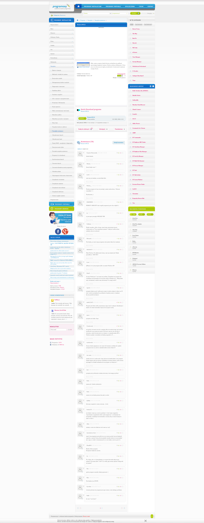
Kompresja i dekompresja (58, 102)
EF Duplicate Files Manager (139, 151)
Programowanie (54, 199)
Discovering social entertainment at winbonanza (62, 277)
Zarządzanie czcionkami (58, 179)
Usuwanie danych (56, 163)
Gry (51, 49)
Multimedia (53, 62)
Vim (133, 203)
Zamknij (145, 521)
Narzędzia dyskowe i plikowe (59, 127)
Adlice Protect (136, 123)
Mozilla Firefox (136, 95)
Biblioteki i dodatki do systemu (60, 74)
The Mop (134, 33)
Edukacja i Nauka (55, 37)
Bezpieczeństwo (54, 24)
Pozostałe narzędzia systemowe (59, 151)
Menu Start (55, 122)
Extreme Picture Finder (138, 184)
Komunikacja (54, 57)
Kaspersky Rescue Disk (138, 198)
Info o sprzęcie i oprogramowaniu (60, 98)
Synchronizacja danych (58, 159)
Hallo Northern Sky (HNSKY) (140, 90)
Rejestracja (62, 15)
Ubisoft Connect (136, 109)
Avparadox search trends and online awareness (61, 275)
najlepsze (79, 149)
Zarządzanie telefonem (57, 191)
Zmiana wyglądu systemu (58, 195)
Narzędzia (53, 66)
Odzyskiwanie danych (57, 135)
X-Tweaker (135, 71)
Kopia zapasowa (56, 106)
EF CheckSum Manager (138, 146)
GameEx (134, 114)
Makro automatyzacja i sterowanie (60, 110)
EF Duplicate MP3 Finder (139, 142)
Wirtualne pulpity (56, 171)
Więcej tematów (54, 283)
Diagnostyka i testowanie (58, 86)
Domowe (53, 33)
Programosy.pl (54, 516)
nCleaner (134, 52)
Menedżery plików (57, 114)
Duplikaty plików (56, 90)
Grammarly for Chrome (138, 128)
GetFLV (134, 189)
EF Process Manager (137, 165)
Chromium (135, 193)
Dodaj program (78, 516)
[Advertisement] (101, 43)
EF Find (134, 170)
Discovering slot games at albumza (58, 270)
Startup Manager (136, 61)
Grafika (52, 45)
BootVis (134, 38)
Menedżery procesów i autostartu (60, 118)
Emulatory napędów (57, 94)
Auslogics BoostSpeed (137, 75)
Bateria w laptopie (56, 70)
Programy (82, 20)
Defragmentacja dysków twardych (60, 82)
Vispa (133, 80)
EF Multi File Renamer (138, 161)
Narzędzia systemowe (57, 131)
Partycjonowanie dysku (58, 147)
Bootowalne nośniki (57, 78)
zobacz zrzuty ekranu (84, 67)
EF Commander (136, 137)
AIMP (134, 132)
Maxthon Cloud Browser (138, 104)
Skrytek (134, 43)
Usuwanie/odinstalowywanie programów (62, 167)
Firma (52, 41)
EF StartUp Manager (137, 156)
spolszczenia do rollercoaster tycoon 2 (59, 250)
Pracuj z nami (86, 516)
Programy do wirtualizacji (58, 155)
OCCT (134, 118)
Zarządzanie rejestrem (57, 183)
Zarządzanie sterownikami (58, 187)
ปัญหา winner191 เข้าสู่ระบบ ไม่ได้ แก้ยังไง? (61, 260)
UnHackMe (135, 100)
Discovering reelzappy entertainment (59, 241)
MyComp (134, 47)
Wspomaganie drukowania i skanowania (62, 175)
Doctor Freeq (135, 29)
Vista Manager (136, 57)
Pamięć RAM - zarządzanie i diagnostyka (62, 143)
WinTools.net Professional (139, 66)
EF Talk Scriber (136, 175)
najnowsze (85, 149)
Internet (52, 53)
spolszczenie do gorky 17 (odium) (58, 273)
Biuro (52, 28)
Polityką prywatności (96, 520)
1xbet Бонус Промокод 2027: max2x (59, 266)
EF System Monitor (137, 179)
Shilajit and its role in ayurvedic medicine (60, 268)
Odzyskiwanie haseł (57, 139)
